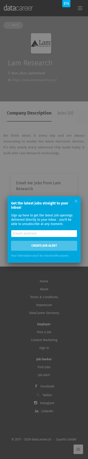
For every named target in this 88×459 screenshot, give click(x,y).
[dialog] (44, 229)
